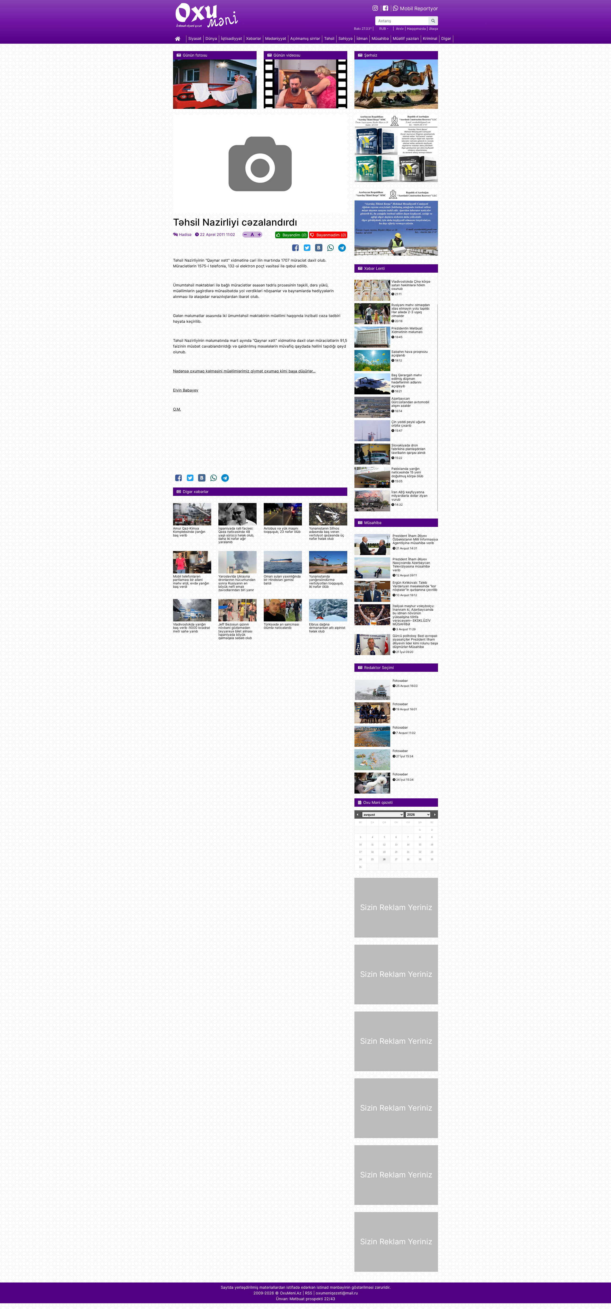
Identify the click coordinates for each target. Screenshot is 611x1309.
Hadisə (185, 234)
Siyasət (194, 38)
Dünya (211, 38)
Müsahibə (380, 38)
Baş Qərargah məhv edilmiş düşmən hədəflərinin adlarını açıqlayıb (406, 380)
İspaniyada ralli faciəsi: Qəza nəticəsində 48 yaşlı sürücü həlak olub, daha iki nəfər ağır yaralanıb (236, 535)
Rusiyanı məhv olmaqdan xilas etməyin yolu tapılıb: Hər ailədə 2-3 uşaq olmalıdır (410, 310)
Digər (446, 38)
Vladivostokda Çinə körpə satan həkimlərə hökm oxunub (410, 285)
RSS (308, 1293)
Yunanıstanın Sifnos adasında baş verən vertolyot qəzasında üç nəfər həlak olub (326, 533)
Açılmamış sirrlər (305, 38)
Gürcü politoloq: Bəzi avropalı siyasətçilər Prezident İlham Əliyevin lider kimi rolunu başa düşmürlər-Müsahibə (415, 641)
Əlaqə (433, 28)
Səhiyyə (345, 38)
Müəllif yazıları (406, 38)
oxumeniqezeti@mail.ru (337, 1293)
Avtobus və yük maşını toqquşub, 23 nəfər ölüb (282, 530)
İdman (362, 38)
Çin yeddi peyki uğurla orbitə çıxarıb (408, 423)
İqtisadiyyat (231, 38)
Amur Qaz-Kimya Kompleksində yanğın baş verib (189, 531)
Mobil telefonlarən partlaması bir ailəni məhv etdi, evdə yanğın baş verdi (191, 581)
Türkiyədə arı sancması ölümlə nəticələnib (281, 626)
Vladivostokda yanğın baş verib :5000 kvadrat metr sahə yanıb (191, 627)
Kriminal (430, 38)
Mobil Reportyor (418, 8)
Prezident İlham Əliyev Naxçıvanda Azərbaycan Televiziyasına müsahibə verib (411, 564)
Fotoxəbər (400, 681)
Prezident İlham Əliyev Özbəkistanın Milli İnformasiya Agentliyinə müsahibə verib (415, 539)
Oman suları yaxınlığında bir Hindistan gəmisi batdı (282, 579)
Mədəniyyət (275, 38)
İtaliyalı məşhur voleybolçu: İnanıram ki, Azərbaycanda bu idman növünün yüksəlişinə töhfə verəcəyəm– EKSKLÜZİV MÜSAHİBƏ (413, 615)
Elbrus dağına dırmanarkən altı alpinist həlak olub (327, 627)
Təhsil (329, 38)
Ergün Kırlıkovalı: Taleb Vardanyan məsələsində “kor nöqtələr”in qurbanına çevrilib (415, 586)
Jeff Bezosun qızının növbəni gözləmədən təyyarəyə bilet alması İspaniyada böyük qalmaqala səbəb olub (235, 631)
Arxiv (400, 28)
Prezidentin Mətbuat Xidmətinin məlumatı (406, 330)
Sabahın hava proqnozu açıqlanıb (409, 353)
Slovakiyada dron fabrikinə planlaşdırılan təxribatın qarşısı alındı (408, 449)
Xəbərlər (253, 38)
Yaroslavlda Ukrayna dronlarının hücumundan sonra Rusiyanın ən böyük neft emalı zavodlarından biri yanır (236, 583)
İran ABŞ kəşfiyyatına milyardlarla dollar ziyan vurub (409, 495)
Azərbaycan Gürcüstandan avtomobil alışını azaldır (410, 402)
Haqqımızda (416, 28)
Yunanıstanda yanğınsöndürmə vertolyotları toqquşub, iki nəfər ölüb (326, 581)
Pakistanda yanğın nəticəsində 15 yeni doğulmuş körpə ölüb (407, 472)
